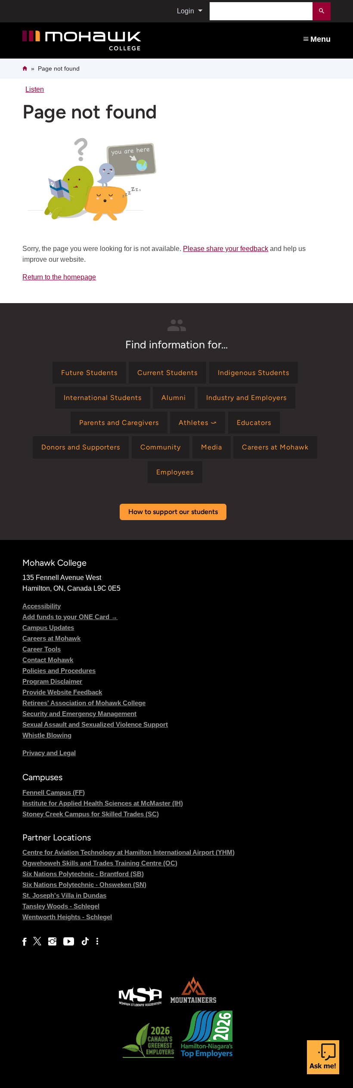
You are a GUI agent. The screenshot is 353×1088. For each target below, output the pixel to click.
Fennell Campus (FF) (53, 792)
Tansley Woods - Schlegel (60, 906)
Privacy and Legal (49, 752)
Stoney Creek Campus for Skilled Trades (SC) (90, 814)
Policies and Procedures (59, 670)
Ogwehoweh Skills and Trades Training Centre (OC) (99, 863)
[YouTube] (68, 942)
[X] (37, 942)
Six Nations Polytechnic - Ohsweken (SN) (84, 884)
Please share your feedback (225, 248)
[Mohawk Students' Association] (140, 1005)
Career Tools (41, 649)
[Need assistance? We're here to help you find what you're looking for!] (323, 1057)
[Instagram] (52, 942)
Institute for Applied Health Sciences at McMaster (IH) (102, 803)
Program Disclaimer (52, 681)
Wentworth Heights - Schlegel (67, 917)
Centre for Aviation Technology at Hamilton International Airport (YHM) (128, 852)
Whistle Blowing (46, 735)
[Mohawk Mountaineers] (193, 1005)
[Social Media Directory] (97, 942)
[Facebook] (24, 942)
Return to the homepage (59, 277)
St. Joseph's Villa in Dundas (64, 895)
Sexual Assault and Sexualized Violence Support (95, 724)
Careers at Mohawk (51, 638)
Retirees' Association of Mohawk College (84, 703)
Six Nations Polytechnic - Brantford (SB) (83, 873)
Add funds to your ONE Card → (70, 616)
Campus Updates (48, 627)
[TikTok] (85, 942)
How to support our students (173, 512)
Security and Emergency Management (79, 713)
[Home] (114, 41)
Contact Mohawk (47, 659)
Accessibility (41, 606)
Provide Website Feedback (62, 692)
